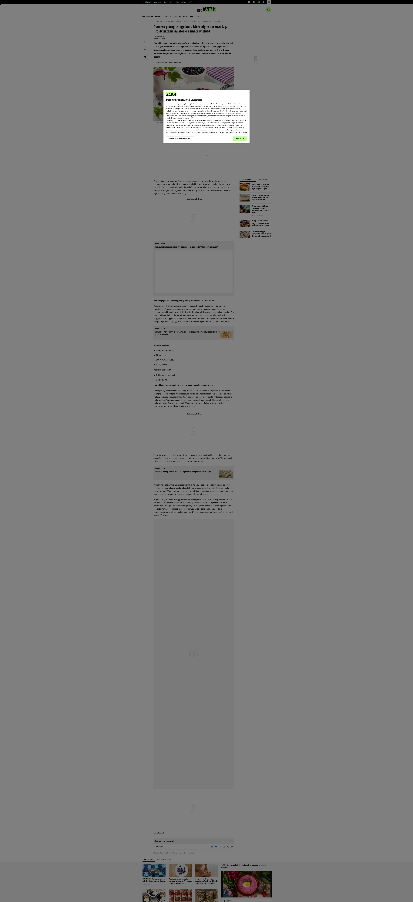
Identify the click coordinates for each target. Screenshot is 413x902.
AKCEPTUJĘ (240, 139)
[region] (206, 116)
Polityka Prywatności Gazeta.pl (229, 132)
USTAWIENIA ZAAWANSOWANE (179, 138)
